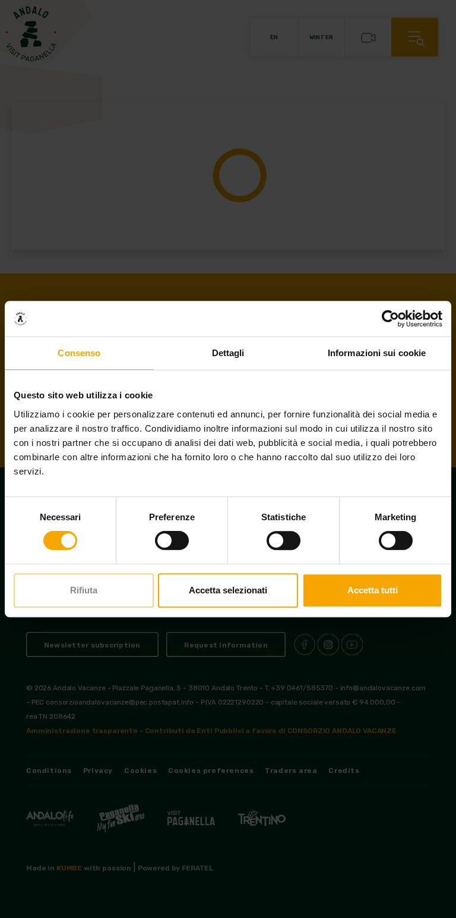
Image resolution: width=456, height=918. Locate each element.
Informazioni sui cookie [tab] (377, 353)
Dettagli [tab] (228, 353)
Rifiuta (83, 590)
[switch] (172, 540)
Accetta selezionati (228, 590)
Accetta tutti (372, 590)
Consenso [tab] (79, 353)
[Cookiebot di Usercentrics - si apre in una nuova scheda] (390, 319)
